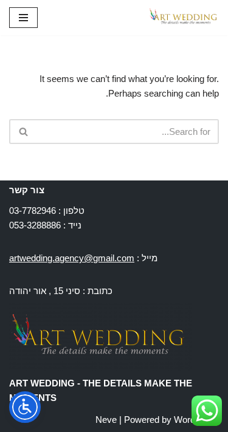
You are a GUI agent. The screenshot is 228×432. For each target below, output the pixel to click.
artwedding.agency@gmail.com (71, 258)
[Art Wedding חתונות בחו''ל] (182, 18)
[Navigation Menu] (23, 17)
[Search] (22, 131)
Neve (106, 419)
